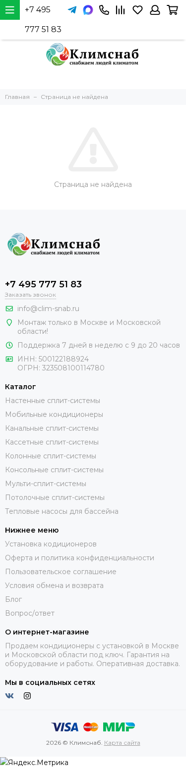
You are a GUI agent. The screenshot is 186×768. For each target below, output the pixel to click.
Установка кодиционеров (51, 544)
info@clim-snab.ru (48, 308)
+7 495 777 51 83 (43, 19)
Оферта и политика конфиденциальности (79, 557)
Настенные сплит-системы (52, 400)
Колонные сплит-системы (50, 456)
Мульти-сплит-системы (45, 483)
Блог (13, 599)
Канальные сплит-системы (52, 428)
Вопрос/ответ (30, 613)
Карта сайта (122, 742)
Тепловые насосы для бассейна (62, 511)
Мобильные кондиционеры (54, 414)
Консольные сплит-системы (54, 469)
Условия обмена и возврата (54, 585)
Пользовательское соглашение (61, 571)
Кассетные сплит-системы (52, 442)
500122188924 (64, 359)
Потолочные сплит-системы (55, 497)
